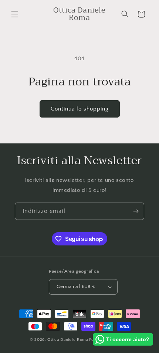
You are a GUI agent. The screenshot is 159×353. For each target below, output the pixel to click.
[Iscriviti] (136, 211)
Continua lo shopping (80, 109)
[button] (15, 14)
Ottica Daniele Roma (67, 339)
